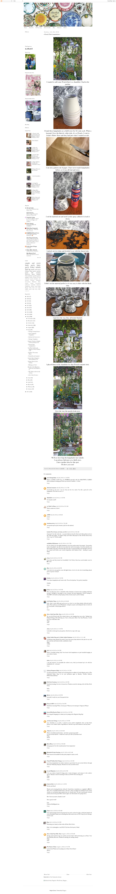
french (36, 286)
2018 (28, 303)
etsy (40, 278)
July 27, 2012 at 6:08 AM (59, 744)
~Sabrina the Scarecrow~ (34, 337)
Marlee (48, 695)
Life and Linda (30, 208)
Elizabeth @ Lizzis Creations (53, 752)
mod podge (38, 287)
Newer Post (47, 874)
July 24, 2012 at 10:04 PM (56, 589)
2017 (28, 305)
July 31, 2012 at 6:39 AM (56, 810)
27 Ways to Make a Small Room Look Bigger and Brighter (33, 220)
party (26, 272)
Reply (48, 483)
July (29, 329)
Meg (48, 822)
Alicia (48, 628)
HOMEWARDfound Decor (33, 233)
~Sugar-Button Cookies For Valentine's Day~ (36, 163)
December (30, 318)
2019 (28, 301)
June (29, 377)
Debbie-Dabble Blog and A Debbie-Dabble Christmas (59, 637)
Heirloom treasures (51, 487)
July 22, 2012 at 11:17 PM (63, 487)
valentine (35, 277)
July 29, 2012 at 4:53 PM (68, 761)
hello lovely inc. (30, 212)
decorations (38, 283)
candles (30, 277)
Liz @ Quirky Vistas (51, 601)
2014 (28, 312)
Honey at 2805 (50, 703)
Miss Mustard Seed (31, 253)
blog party (33, 271)
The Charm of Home (51, 846)
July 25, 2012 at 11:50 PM (56, 628)
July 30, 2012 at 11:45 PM (60, 784)
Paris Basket (35, 140)
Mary (48, 568)
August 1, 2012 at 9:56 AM (68, 833)
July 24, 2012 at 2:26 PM (56, 568)
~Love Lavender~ (36, 176)
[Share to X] (72, 468)
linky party (30, 265)
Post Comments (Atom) (55, 877)
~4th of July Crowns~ (33, 375)
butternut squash (29, 278)
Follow (65, 27)
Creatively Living (31, 217)
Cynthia (49, 578)
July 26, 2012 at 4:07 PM (65, 670)
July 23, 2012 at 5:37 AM (62, 506)
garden (39, 271)
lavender (32, 280)
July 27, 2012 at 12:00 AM (58, 730)
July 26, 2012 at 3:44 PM (55, 650)
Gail (48, 650)
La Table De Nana (51, 506)
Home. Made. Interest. (32, 249)
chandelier (36, 278)
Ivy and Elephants (51, 771)
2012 (28, 316)
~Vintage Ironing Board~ (34, 331)
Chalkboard (27, 286)
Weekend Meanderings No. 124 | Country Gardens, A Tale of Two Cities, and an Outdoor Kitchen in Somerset (33, 241)
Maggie (26, 287)
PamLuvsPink (50, 784)
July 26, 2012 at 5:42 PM (60, 703)
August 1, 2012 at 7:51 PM (63, 846)
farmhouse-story (51, 523)
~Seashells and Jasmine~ (34, 356)
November (30, 320)
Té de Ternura (30, 223)
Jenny (48, 558)
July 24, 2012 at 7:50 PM (57, 578)
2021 (28, 296)
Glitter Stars (34, 289)
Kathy (48, 589)
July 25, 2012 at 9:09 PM (68, 614)
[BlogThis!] (71, 468)
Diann (48, 810)
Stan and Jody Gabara (54, 468)
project (39, 275)
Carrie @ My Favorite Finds (53, 712)
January (30, 389)
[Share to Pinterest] (75, 468)
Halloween (27, 274)
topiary (26, 289)
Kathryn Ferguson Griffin (53, 670)
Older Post (88, 874)
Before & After (47, 27)
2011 (28, 391)
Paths (30, 287)
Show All (39, 257)
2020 (28, 298)
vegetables (33, 284)
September (30, 325)
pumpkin (39, 274)
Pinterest (59, 27)
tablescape (27, 284)
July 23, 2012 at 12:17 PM (65, 543)
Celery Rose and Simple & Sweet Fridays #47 (36, 199)
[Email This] (70, 468)
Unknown (49, 730)
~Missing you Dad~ (32, 365)
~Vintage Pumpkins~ (33, 339)
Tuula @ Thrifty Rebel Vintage (54, 761)
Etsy (54, 27)
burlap (31, 283)
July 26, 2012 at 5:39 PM (57, 695)
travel (30, 289)
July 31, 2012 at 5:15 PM (55, 822)
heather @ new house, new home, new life (57, 532)
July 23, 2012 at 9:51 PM (56, 558)
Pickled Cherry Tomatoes (32, 251)
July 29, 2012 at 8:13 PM (62, 771)
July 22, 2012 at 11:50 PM (58, 497)
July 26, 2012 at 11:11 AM (79, 637)
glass (39, 286)
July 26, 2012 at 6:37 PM (66, 712)
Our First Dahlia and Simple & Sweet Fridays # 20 (34, 349)
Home (25, 27)
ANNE (48, 514)
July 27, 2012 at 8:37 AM (67, 752)
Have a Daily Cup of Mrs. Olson (54, 614)
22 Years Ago (39, 27)
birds (33, 287)
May (29, 380)
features (27, 280)
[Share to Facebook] (73, 468)
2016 (28, 307)
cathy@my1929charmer (52, 543)
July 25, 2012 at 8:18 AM (63, 601)
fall (32, 272)
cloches (32, 286)
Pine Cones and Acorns (32, 237)
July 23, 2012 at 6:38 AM (57, 514)
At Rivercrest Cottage (52, 720)
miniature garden (32, 275)
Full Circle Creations (52, 682)
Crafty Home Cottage (32, 246)
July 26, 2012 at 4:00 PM (56, 660)
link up (27, 269)
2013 (28, 314)
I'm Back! (29, 247)
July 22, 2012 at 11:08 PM (63, 477)
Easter (33, 274)
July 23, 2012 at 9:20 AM (73, 532)
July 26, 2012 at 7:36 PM (64, 720)
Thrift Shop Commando (32, 228)
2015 (28, 310)
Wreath (39, 277)
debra (48, 660)
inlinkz (38, 267)
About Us (31, 27)
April (29, 382)
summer (27, 277)
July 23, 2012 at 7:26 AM (61, 523)
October (30, 323)
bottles (39, 289)
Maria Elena (50, 744)
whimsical (38, 284)
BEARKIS (49, 497)
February (30, 386)
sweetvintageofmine (51, 477)
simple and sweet (33, 263)
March (29, 384)
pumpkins (38, 272)
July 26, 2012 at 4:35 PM (63, 682)
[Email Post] (67, 468)
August (30, 327)
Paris (26, 275)
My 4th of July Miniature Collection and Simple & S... (34, 368)
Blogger (64, 890)
